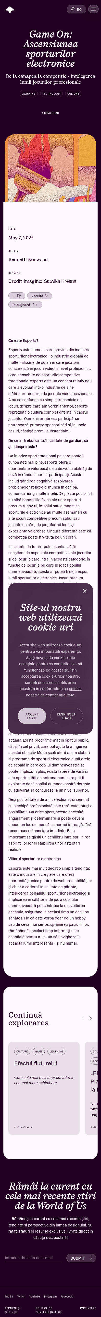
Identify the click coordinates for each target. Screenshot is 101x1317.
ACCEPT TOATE (32, 716)
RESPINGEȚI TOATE (67, 716)
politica (75, 688)
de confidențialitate (57, 694)
